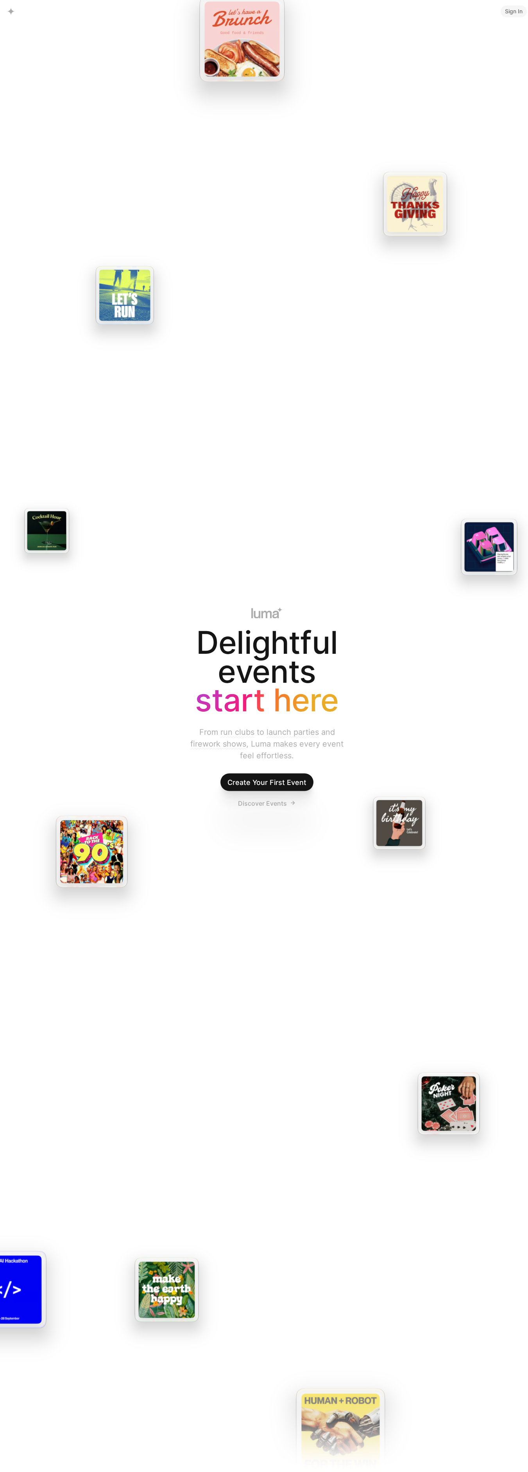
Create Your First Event (266, 782)
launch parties (293, 731)
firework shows (218, 743)
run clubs (237, 731)
